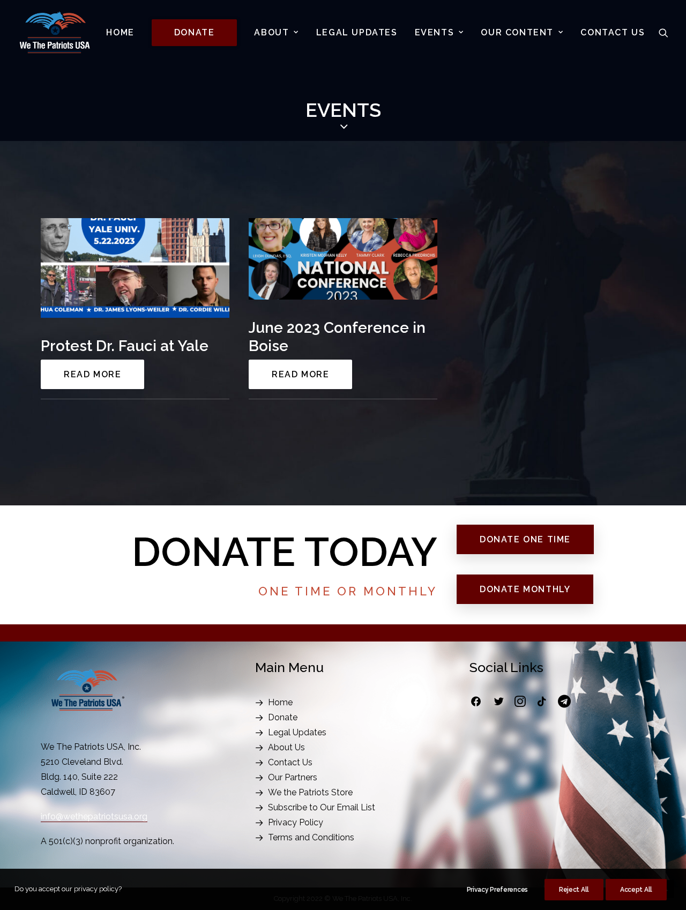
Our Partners (292, 777)
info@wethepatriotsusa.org (94, 816)
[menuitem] (120, 32)
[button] (663, 32)
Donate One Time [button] (525, 539)
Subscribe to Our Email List (321, 807)
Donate (282, 717)
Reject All (574, 889)
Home (120, 32)
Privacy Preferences (497, 889)
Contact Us (612, 32)
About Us (286, 747)
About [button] (271, 32)
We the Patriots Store (310, 792)
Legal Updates (357, 32)
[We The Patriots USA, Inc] (55, 32)
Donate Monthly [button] (525, 589)
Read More (92, 374)
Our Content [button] (517, 32)
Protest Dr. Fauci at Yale (124, 346)
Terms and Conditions (311, 837)
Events (434, 32)
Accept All (636, 889)
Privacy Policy (295, 822)
